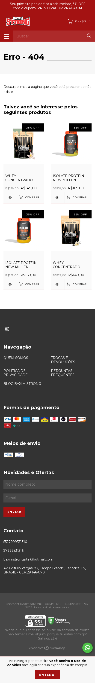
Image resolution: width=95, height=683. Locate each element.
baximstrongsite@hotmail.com (28, 559)
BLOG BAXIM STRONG (22, 384)
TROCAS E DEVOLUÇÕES (63, 360)
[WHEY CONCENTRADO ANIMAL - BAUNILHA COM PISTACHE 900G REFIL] (10, 197)
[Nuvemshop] (47, 649)
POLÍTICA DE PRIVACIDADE (15, 373)
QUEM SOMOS (15, 358)
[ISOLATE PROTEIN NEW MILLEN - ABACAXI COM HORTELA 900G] (58, 197)
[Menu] (6, 36)
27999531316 (13, 550)
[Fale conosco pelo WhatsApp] (87, 648)
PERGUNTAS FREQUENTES (62, 373)
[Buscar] (89, 36)
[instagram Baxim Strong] (7, 329)
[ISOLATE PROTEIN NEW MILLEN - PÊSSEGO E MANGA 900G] (10, 284)
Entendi (47, 675)
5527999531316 (15, 542)
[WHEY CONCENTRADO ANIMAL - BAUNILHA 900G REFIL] (58, 284)
